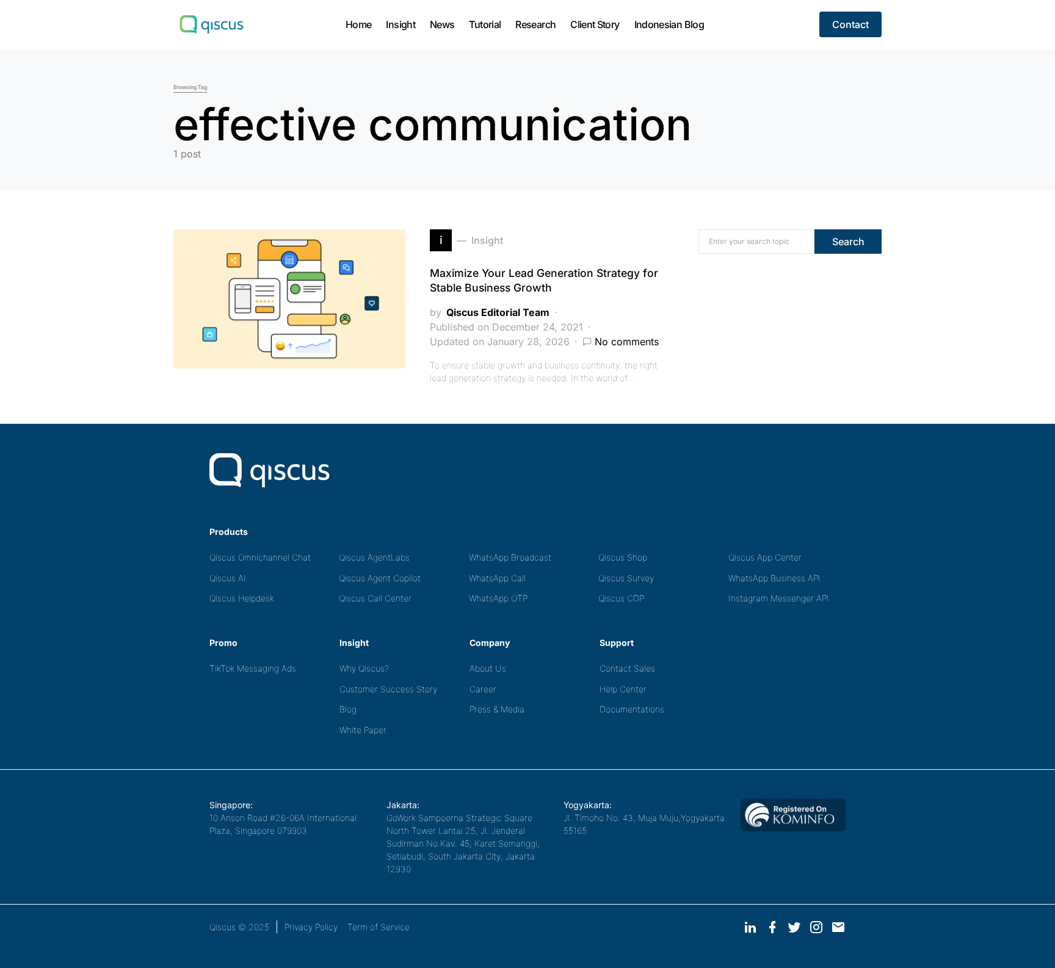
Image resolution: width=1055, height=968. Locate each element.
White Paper (362, 730)
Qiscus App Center (765, 557)
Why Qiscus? (364, 668)
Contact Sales (627, 668)
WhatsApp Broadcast (510, 557)
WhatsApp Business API (774, 578)
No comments (627, 341)
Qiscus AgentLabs (374, 557)
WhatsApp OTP (498, 598)
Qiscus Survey (626, 578)
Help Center (623, 689)
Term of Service (378, 927)
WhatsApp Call (497, 578)
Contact (850, 24)
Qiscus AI (227, 578)
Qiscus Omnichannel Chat (260, 557)
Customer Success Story (388, 689)
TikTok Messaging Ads (252, 668)
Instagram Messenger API (778, 598)
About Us (487, 668)
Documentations (632, 709)
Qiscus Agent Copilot (380, 578)
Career (482, 689)
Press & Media (496, 709)
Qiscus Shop (622, 557)
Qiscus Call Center (375, 598)
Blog (348, 709)
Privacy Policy (311, 927)
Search (848, 241)
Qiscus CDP (621, 598)
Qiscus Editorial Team (497, 312)
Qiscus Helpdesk (241, 598)
